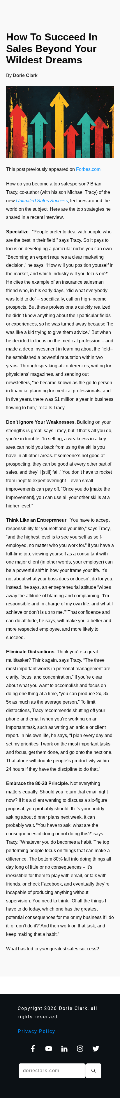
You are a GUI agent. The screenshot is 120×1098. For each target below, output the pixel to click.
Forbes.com (88, 169)
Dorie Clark (25, 75)
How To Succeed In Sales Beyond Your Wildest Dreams (52, 48)
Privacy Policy (36, 1031)
